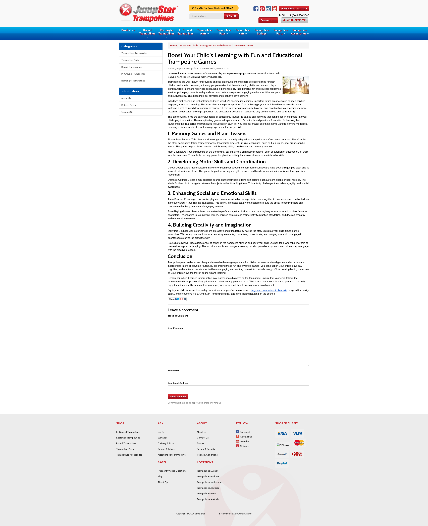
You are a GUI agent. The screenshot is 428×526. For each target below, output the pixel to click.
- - (294, 8)
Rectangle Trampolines (166, 31)
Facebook (245, 431)
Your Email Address (178, 382)
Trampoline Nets (242, 31)
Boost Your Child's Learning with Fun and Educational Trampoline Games (216, 45)
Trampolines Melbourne (209, 482)
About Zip (163, 482)
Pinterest (244, 446)
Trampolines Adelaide (208, 487)
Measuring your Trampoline (172, 454)
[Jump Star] (149, 12)
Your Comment (176, 328)
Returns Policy (128, 105)
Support (201, 443)
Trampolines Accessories (134, 53)
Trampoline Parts (280, 31)
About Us (126, 98)
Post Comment (178, 396)
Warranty (162, 437)
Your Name (173, 370)
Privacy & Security (206, 449)
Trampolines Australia (208, 499)
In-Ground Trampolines (185, 31)
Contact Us (267, 20)
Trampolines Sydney (207, 470)
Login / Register (295, 20)
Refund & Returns (167, 449)
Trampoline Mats (204, 31)
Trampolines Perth (206, 493)
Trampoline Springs (261, 31)
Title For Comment (178, 315)
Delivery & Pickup (166, 443)
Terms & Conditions (207, 454)
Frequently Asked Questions (172, 470)
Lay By (161, 431)
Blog (160, 476)
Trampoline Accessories (299, 31)
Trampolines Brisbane (208, 476)
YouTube (244, 441)
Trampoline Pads (223, 31)
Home (173, 45)
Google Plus (246, 436)
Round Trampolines (147, 31)
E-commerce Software (231, 513)
